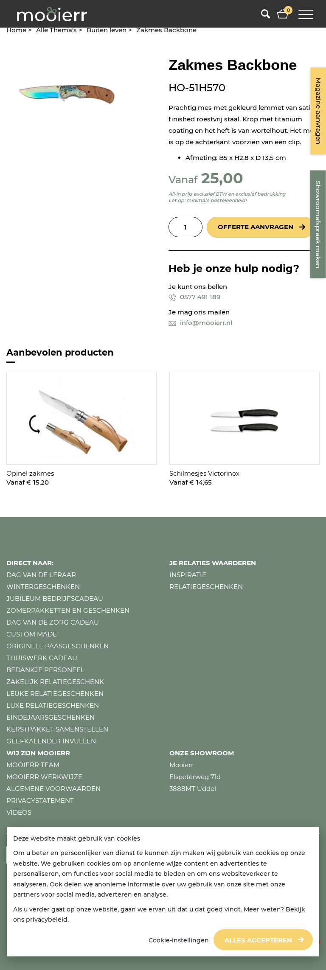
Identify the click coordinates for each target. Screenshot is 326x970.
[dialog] (163, 892)
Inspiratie (187, 575)
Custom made (31, 634)
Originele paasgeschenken (57, 646)
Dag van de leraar (41, 575)
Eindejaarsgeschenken (50, 717)
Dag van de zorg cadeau (52, 622)
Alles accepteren (258, 940)
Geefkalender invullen (51, 741)
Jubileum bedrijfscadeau (54, 598)
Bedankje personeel (45, 670)
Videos (18, 812)
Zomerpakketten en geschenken (67, 610)
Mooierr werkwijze (44, 777)
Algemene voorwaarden (53, 789)
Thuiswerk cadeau (41, 658)
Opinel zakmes (30, 473)
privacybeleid (46, 919)
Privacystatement (40, 800)
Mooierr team (32, 765)
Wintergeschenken (43, 587)
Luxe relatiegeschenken (52, 705)
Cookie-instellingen (179, 940)
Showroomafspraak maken (318, 224)
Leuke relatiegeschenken (55, 694)
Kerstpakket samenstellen (57, 729)
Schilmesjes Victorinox (204, 473)
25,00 (222, 178)
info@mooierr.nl (205, 323)
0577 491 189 (199, 297)
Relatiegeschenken (206, 587)
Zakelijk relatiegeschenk (55, 682)
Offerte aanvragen (255, 227)
